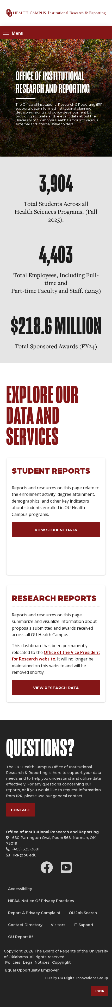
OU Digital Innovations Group (83, 978)
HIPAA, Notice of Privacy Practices (41, 901)
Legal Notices (36, 962)
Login (99, 991)
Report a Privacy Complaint (34, 913)
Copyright (61, 962)
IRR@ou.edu (24, 855)
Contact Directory (25, 925)
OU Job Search (83, 913)
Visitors (58, 925)
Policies (12, 962)
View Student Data (56, 529)
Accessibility (20, 889)
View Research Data (56, 687)
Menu (17, 32)
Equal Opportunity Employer (32, 970)
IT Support (84, 925)
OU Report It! (20, 937)
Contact (20, 809)
